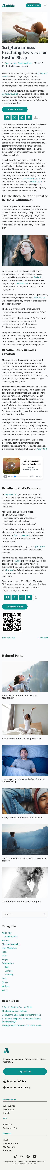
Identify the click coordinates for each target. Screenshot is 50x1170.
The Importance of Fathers (14, 1011)
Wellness (28, 63)
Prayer (5, 959)
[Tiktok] (15, 1156)
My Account (9, 1147)
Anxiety (5, 940)
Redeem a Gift (10, 1128)
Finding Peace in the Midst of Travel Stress (21, 1025)
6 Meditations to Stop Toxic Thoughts (21, 902)
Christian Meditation (11, 944)
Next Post (43, 637)
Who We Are (9, 1106)
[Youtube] (34, 1156)
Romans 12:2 (36, 181)
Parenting (8, 974)
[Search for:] (25, 914)
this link (9, 570)
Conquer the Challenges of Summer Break (21, 1015)
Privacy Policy (19, 1164)
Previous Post (8, 637)
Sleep (20, 63)
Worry (5, 990)
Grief (4, 955)
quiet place (40, 546)
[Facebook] (28, 1156)
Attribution (8, 1150)
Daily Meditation (9, 948)
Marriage (8, 971)
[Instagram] (21, 1156)
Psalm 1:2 (38, 277)
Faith (4, 952)
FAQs (5, 1139)
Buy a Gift (7, 1124)
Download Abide (10, 94)
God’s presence (21, 535)
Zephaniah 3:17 (11, 494)
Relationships (8, 963)
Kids (6, 967)
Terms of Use (31, 1164)
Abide (18, 560)
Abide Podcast (11, 936)
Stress (5, 982)
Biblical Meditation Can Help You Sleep (22, 739)
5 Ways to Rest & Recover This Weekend (22, 818)
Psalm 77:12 (22, 283)
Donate (6, 1113)
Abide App (7, 933)
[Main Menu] (45, 5)
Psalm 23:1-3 (39, 297)
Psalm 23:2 (41, 449)
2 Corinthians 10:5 (31, 178)
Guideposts (8, 1109)
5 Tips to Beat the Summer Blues (17, 1007)
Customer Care (10, 1143)
